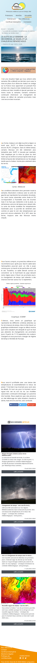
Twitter (23, 405)
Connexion (27, 22)
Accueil (3, 29)
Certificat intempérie (13, 22)
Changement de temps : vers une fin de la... (16, 505)
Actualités (28, 15)
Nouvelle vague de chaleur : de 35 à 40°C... (16, 606)
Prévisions (9, 15)
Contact (4, 650)
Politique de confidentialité (6, 657)
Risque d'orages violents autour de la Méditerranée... (14, 454)
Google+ (32, 405)
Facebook (14, 405)
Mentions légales (7, 654)
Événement (11, 19)
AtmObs (19, 15)
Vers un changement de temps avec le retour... (17, 555)
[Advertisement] (18, 121)
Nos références (24, 19)
